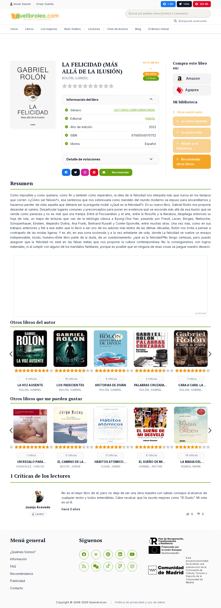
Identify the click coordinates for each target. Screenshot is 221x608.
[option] (30, 361)
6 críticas (151, 455)
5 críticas (111, 378)
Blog (138, 29)
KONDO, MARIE (191, 466)
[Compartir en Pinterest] (94, 172)
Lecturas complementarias (134, 110)
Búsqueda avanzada (192, 21)
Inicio (14, 29)
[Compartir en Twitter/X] (75, 172)
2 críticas (151, 378)
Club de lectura (117, 29)
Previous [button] (11, 354)
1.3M (170, 4)
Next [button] (210, 354)
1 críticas (151, 78)
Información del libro (82, 99)
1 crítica (191, 378)
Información (18, 559)
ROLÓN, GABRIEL (75, 78)
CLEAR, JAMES (110, 466)
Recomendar (120, 172)
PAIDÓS (150, 118)
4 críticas (31, 378)
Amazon (192, 78)
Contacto (16, 588)
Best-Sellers (72, 29)
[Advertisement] (110, 47)
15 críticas (71, 378)
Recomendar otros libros (188, 161)
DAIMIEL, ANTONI (150, 466)
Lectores (94, 29)
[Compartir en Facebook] (66, 172)
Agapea (192, 90)
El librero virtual (158, 29)
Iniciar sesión (23, 4)
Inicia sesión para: (190, 112)
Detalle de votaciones (83, 159)
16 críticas (191, 455)
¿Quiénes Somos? (23, 552)
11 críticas (111, 455)
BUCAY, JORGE (70, 466)
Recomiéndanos (21, 573)
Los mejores (49, 29)
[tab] (110, 99)
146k (186, 4)
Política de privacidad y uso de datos (140, 602)
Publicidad (17, 581)
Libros (29, 29)
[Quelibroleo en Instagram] (85, 172)
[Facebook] (84, 554)
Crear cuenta (45, 4)
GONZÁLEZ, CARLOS (30, 466)
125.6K (204, 4)
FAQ (13, 566)
